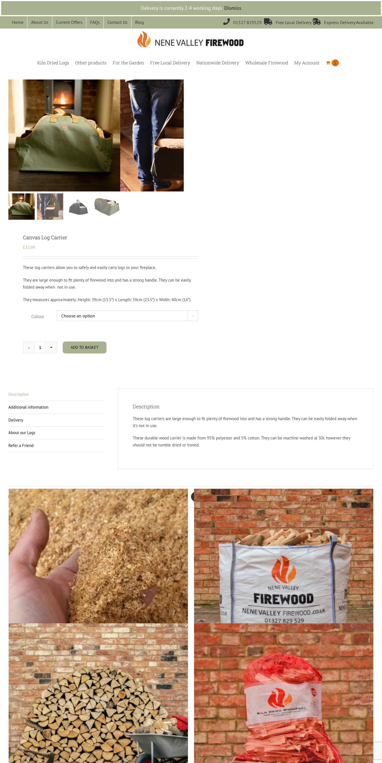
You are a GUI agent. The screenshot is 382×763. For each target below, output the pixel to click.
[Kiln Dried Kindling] (283, 713)
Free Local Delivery (288, 22)
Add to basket (84, 347)
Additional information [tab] (28, 407)
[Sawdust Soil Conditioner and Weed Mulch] (98, 578)
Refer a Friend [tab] (21, 445)
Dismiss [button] (232, 8)
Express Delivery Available (343, 22)
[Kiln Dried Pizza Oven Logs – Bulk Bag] (283, 578)
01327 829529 (243, 22)
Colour (37, 316)
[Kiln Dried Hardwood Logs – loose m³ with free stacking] (98, 713)
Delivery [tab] (15, 420)
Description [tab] (18, 394)
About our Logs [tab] (21, 432)
